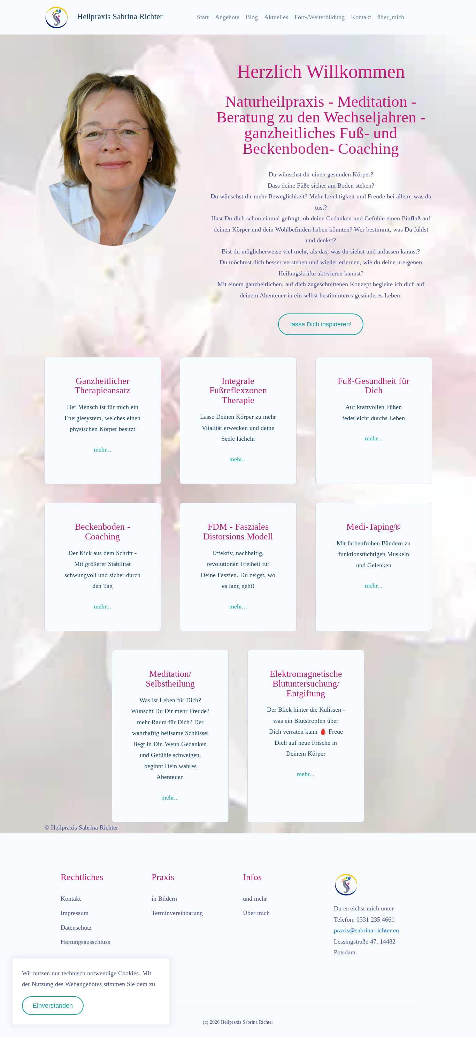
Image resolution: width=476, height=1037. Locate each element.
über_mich (390, 17)
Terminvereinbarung (177, 912)
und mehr (255, 898)
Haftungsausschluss (85, 941)
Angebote (227, 17)
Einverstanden (53, 1005)
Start (203, 17)
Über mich (256, 912)
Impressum (75, 912)
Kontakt (361, 17)
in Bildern (164, 898)
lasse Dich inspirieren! (321, 324)
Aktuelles (276, 17)
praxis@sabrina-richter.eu (366, 930)
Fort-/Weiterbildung (319, 17)
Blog (252, 17)
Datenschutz (76, 927)
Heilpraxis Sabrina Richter (116, 16)
